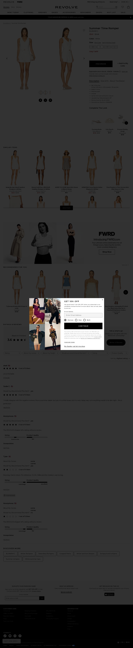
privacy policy (98, 336)
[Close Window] (102, 299)
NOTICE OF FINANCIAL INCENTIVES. (90, 338)
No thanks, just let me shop (74, 346)
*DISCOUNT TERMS (69, 342)
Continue (83, 326)
